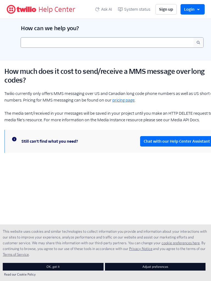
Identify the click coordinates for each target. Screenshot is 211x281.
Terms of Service (16, 254)
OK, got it (53, 266)
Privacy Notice (140, 248)
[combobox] (107, 42)
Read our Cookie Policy (20, 274)
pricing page (123, 100)
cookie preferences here (181, 243)
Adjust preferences (155, 266)
